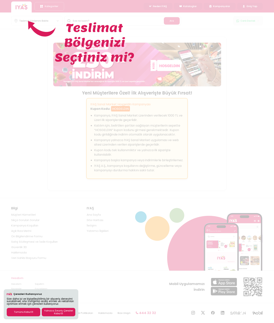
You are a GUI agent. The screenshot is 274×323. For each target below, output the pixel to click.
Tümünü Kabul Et (23, 311)
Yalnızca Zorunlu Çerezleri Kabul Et (58, 312)
